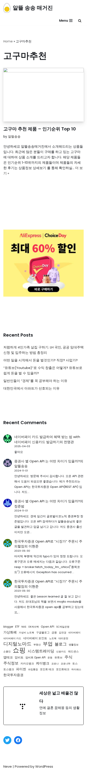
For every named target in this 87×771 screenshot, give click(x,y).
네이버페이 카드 (12, 638)
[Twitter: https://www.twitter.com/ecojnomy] (7, 740)
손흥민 (7, 651)
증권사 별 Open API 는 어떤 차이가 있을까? (47, 461)
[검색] (79, 20)
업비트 (19, 657)
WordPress (44, 766)
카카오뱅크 (27, 663)
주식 (68, 657)
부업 (48, 644)
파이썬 (21, 669)
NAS (23, 627)
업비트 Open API (35, 657)
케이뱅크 (42, 663)
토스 (75, 663)
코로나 (55, 663)
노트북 (52, 638)
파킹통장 (33, 669)
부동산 (37, 644)
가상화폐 (10, 632)
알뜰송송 (14, 136)
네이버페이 (74, 632)
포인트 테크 (47, 669)
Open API (47, 627)
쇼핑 (19, 650)
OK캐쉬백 (33, 627)
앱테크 (8, 657)
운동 (50, 657)
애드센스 (73, 651)
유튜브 (58, 657)
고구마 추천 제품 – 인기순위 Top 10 (39, 129)
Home (8, 41)
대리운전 (63, 638)
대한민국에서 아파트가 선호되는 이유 (31, 388)
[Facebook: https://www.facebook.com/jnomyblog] (18, 740)
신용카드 (61, 651)
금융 (54, 632)
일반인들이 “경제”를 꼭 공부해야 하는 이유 (35, 380)
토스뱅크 (8, 669)
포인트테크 (62, 669)
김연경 (62, 632)
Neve (7, 766)
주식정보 (11, 663)
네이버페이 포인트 (35, 638)
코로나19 (65, 663)
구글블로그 (43, 632)
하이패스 (76, 669)
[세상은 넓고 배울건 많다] (43, 706)
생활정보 (74, 644)
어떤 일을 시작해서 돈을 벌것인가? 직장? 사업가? (40, 360)
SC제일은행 (62, 627)
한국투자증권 (13, 675)
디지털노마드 (17, 644)
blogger (8, 627)
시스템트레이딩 (41, 651)
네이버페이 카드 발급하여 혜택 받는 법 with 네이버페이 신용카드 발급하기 (47, 439)
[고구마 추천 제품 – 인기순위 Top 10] (43, 95)
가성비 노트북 (26, 632)
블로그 (61, 644)
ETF (17, 627)
